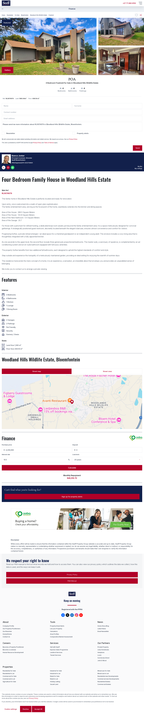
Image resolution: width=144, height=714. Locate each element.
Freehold (51, 15)
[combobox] (110, 460)
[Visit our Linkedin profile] (72, 615)
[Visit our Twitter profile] (67, 615)
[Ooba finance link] (135, 438)
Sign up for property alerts (72, 497)
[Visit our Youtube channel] (81, 615)
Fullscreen (132, 72)
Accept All (38, 709)
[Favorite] (136, 15)
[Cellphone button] (3, 167)
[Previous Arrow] (3, 9)
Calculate (72, 468)
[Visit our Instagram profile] (76, 615)
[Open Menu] (140, 3)
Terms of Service (49, 142)
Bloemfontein (24, 15)
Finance (72, 9)
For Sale (17, 15)
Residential (10, 15)
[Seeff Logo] (6, 3)
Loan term (75, 454)
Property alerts (83, 133)
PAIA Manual (72, 581)
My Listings (138, 168)
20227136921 (29, 162)
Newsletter (10, 133)
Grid (139, 72)
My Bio (140, 166)
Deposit (75, 445)
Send (138, 148)
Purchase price (7, 445)
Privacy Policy (73, 139)
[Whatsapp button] (12, 167)
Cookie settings (10, 709)
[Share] (140, 15)
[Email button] (8, 167)
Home (3, 15)
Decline (26, 709)
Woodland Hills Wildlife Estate (38, 15)
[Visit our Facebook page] (63, 615)
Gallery (7, 70)
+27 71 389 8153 (129, 3)
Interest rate (6, 454)
